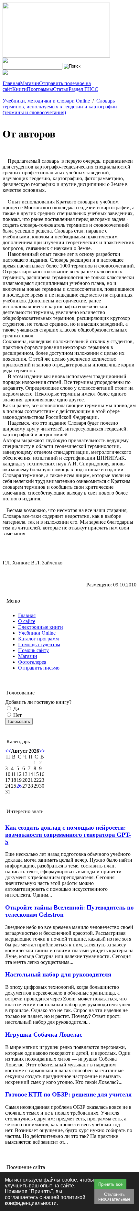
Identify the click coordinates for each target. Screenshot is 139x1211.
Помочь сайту (33, 650)
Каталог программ (38, 638)
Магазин (27, 656)
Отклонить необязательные (114, 1197)
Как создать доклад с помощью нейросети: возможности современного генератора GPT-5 (68, 834)
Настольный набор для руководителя (58, 974)
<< (8, 751)
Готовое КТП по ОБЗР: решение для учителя (68, 1094)
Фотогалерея (32, 662)
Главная (27, 615)
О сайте (26, 621)
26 (19, 786)
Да (15, 708)
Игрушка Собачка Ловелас (43, 1034)
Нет (17, 715)
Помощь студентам (39, 644)
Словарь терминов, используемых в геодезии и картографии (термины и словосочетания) (60, 106)
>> (42, 751)
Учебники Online (37, 633)
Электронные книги (40, 627)
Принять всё (110, 1184)
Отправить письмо (38, 668)
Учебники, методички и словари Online (46, 101)
